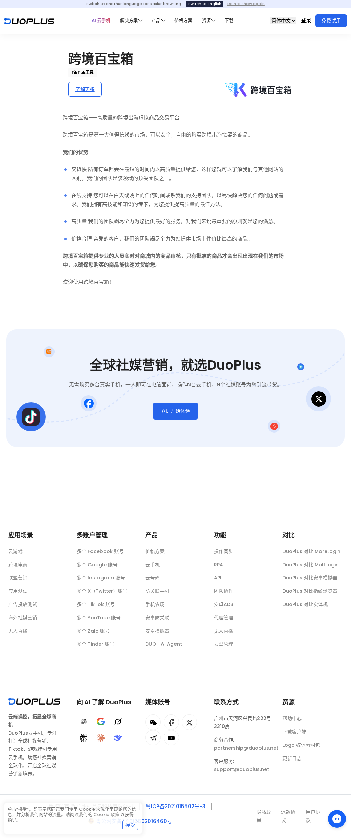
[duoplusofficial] (171, 722)
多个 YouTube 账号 (99, 617)
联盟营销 (17, 577)
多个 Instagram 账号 (101, 577)
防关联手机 (157, 591)
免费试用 (331, 20)
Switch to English (204, 4)
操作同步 (223, 551)
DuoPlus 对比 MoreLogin (311, 551)
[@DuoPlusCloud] (171, 737)
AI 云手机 (101, 20)
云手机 (152, 564)
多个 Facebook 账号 (100, 551)
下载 (229, 20)
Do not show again (246, 4)
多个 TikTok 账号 (96, 604)
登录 (306, 20)
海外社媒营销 (22, 617)
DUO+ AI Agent (163, 644)
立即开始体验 (175, 411)
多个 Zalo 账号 (93, 631)
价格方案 (183, 20)
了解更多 (85, 89)
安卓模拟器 (157, 631)
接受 (130, 825)
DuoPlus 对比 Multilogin (310, 564)
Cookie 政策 (106, 814)
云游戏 (15, 551)
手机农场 (155, 604)
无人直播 (17, 631)
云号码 (152, 577)
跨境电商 (17, 564)
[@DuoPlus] (153, 722)
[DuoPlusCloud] (189, 722)
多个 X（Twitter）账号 (102, 591)
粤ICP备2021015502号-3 (175, 806)
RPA (218, 564)
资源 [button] (206, 20)
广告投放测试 (22, 604)
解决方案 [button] (129, 20)
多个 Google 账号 (97, 564)
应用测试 (17, 591)
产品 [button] (156, 20)
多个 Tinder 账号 (95, 644)
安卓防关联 (157, 617)
